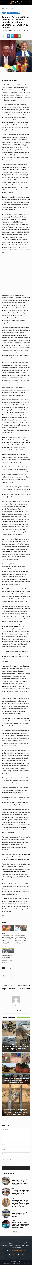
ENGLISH (8, 8)
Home (3, 8)
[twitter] (17, 1010)
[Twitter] (12, 36)
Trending (8, 968)
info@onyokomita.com (19, 1250)
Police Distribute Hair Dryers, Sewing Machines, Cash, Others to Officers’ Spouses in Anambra (20, 1214)
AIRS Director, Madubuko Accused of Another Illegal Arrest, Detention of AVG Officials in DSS (7, 937)
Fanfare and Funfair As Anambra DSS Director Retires (7, 957)
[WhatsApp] (19, 36)
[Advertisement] (16, 274)
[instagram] (14, 1010)
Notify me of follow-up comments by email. (12, 1163)
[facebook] (11, 1010)
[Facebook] (8, 36)
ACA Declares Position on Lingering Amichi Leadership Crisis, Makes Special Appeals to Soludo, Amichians (20, 1225)
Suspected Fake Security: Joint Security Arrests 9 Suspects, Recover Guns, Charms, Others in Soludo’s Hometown (16, 1047)
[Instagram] (13, 1254)
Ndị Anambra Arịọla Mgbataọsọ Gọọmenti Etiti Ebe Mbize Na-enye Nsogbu (8, 987)
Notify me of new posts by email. (10, 1165)
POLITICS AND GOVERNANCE (13, 12)
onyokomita (9, 30)
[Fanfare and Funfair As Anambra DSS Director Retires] (8, 949)
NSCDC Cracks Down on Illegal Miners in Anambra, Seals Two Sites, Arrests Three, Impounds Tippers (16, 1080)
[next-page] (5, 1119)
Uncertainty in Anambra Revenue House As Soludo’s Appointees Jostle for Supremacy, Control (21, 937)
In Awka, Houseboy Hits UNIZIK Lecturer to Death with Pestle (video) (23, 987)
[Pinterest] (16, 36)
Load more (15, 1231)
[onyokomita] (3, 31)
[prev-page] (3, 1119)
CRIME (12, 8)
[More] (24, 976)
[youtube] (20, 1010)
